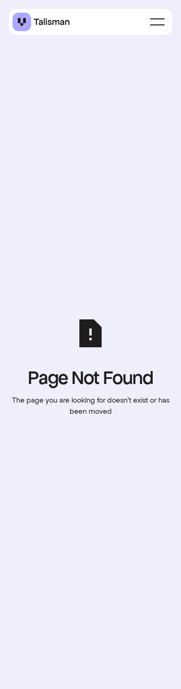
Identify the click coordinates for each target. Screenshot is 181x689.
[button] (157, 22)
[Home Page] (41, 22)
